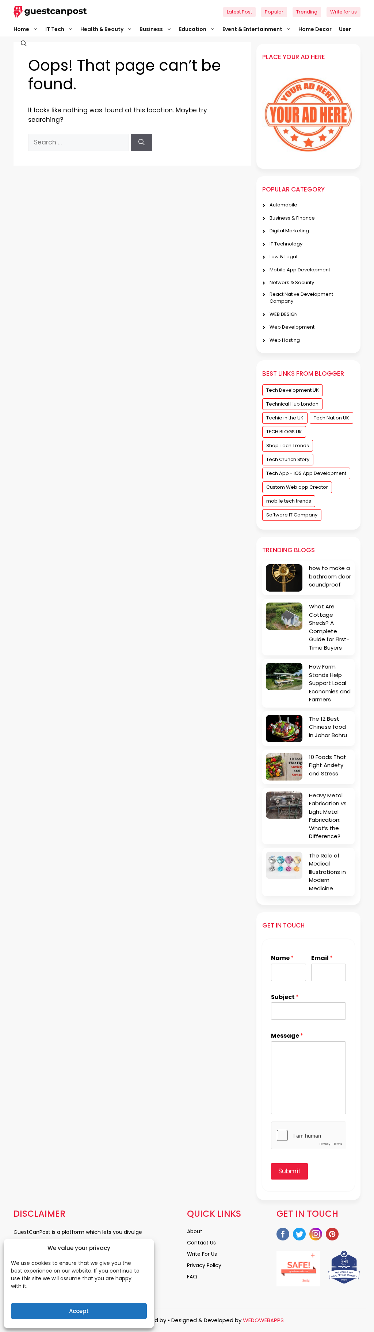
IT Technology (286, 243)
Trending (306, 11)
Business (151, 29)
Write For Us (202, 1254)
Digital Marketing (289, 230)
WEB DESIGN (284, 314)
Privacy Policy (204, 1265)
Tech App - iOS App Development (306, 473)
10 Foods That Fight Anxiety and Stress (327, 765)
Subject (285, 997)
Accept (79, 1311)
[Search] (141, 142)
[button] (20, 43)
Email (322, 958)
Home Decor (315, 29)
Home (21, 29)
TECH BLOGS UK (284, 431)
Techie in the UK (285, 417)
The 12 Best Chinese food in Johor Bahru (328, 727)
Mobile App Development (300, 269)
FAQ (192, 1276)
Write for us (343, 11)
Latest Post (239, 11)
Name (282, 958)
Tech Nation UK (331, 417)
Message (287, 1036)
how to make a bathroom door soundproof (330, 576)
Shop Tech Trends (287, 445)
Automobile (283, 204)
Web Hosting (285, 340)
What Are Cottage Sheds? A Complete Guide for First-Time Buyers (329, 627)
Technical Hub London (292, 403)
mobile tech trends (288, 500)
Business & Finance (292, 217)
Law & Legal (283, 256)
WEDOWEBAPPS (263, 1320)
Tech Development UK (292, 390)
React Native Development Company (301, 298)
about (194, 1231)
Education (192, 29)
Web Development (292, 327)
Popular (274, 11)
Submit (289, 1171)
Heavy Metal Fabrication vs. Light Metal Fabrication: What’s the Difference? (328, 815)
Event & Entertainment (252, 29)
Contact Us (201, 1242)
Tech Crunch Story (287, 459)
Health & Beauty (101, 29)
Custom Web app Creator (297, 487)
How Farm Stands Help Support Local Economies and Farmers (330, 683)
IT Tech (54, 29)
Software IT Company (291, 514)
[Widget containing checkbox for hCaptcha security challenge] (308, 1135)
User (345, 29)
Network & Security (292, 282)
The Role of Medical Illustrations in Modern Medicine (327, 872)
